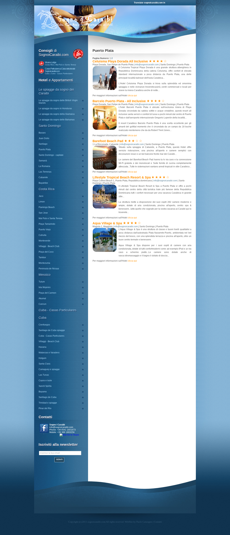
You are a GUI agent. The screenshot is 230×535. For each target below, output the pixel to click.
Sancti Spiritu (45, 386)
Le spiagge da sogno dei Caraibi (56, 91)
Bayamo (43, 391)
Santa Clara (44, 363)
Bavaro (42, 133)
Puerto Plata (45, 149)
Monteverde (44, 240)
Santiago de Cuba (47, 397)
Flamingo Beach (47, 207)
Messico (44, 274)
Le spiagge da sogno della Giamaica (57, 114)
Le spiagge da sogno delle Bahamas (57, 119)
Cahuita (42, 235)
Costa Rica (46, 189)
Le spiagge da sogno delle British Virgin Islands (58, 101)
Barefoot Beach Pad (108, 141)
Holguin (42, 358)
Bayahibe (43, 183)
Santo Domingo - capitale (51, 155)
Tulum (42, 281)
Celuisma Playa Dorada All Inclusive (121, 61)
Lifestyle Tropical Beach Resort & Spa (122, 177)
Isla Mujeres (44, 287)
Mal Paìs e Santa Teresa (50, 218)
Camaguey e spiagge (49, 369)
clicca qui (132, 95)
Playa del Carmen (47, 293)
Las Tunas (44, 375)
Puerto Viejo (45, 229)
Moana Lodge (50, 62)
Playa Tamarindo (47, 224)
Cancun (42, 304)
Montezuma (44, 263)
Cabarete (43, 177)
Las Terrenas (45, 172)
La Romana (44, 166)
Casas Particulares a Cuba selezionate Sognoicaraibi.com (60, 69)
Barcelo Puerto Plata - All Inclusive (120, 101)
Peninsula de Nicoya (49, 268)
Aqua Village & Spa (108, 223)
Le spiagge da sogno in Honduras (55, 108)
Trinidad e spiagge (48, 403)
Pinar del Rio (45, 408)
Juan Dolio (44, 138)
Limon (42, 201)
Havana (42, 347)
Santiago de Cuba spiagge (52, 330)
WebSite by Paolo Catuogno (138, 521)
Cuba (42, 317)
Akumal (42, 298)
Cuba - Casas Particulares (57, 310)
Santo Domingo (50, 126)
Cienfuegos (44, 324)
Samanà (43, 160)
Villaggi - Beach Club (49, 246)
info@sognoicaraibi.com (61, 427)
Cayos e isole (45, 380)
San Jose (43, 213)
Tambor (42, 257)
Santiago (43, 144)
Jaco (41, 196)
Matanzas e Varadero (49, 352)
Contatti (158, 521)
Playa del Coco (46, 252)
